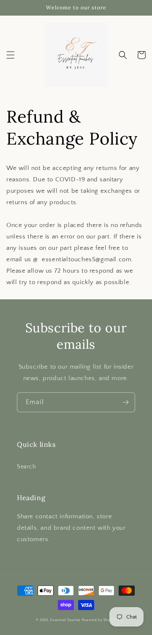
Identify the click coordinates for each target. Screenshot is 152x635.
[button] (10, 55)
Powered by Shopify (99, 620)
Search (26, 466)
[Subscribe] (125, 402)
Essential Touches (65, 620)
